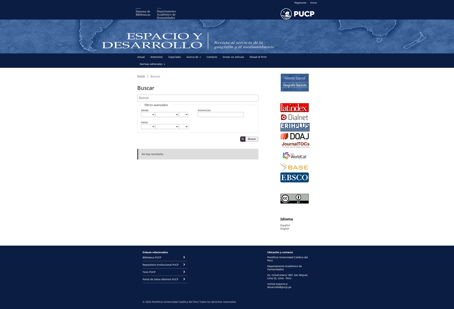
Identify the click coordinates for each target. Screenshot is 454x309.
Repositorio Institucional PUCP (161, 264)
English (284, 228)
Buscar (252, 139)
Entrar (313, 2)
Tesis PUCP (149, 272)
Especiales (174, 57)
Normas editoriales (151, 64)
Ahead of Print (258, 57)
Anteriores (156, 57)
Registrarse (300, 2)
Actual (141, 57)
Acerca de (193, 57)
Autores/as (204, 110)
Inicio (141, 76)
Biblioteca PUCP (152, 257)
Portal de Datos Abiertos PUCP (160, 279)
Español (285, 225)
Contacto (212, 57)
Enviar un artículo (233, 57)
